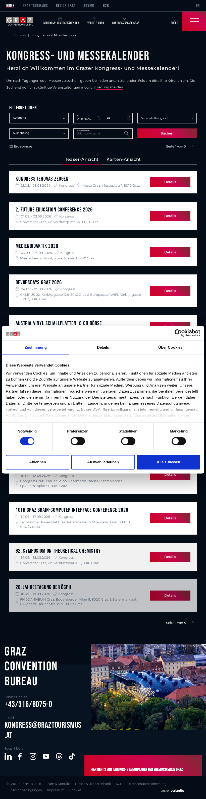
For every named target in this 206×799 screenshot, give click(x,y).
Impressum (56, 790)
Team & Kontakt (58, 784)
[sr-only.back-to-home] (22, 21)
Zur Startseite (17, 35)
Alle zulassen (168, 462)
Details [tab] (103, 347)
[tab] (81, 159)
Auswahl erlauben (103, 462)
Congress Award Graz (125, 23)
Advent (89, 5)
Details (170, 182)
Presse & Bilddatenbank (93, 784)
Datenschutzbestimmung (147, 784)
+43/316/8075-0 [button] (28, 704)
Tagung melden (109, 87)
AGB (119, 784)
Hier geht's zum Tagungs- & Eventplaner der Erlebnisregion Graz (137, 769)
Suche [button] (174, 23)
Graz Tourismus (35, 5)
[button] (8, 756)
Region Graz (65, 5)
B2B (106, 5)
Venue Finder (95, 23)
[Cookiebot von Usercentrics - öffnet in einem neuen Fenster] (178, 333)
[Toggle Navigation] (194, 21)
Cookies (75, 790)
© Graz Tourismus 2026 (23, 784)
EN (198, 5)
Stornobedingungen (26, 790)
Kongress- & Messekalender (61, 23)
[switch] (78, 441)
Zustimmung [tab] (36, 347)
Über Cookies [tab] (170, 347)
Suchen (167, 133)
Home (10, 5)
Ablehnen (37, 462)
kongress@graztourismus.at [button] (43, 730)
